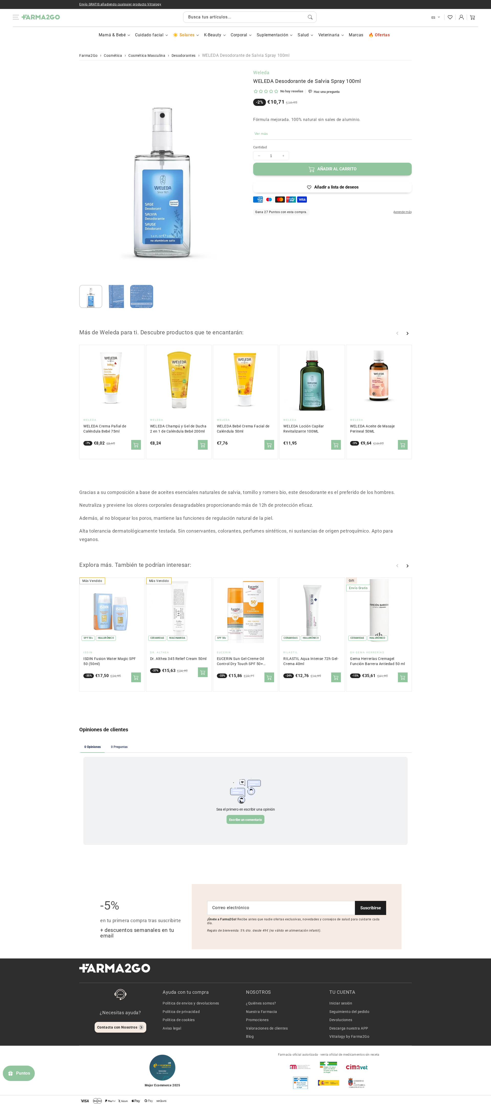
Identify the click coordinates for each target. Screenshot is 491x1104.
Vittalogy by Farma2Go (349, 1036)
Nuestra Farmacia (261, 1012)
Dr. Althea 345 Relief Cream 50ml (178, 659)
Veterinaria (329, 34)
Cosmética (113, 55)
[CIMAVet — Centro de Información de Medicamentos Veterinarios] (356, 1067)
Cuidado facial (149, 34)
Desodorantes (184, 55)
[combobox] (250, 17)
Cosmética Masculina (146, 55)
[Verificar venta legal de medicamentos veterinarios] (300, 1083)
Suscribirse (370, 908)
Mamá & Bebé (112, 34)
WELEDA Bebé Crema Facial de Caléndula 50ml (243, 429)
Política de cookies (179, 1020)
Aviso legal (172, 1028)
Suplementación (272, 34)
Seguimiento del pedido (349, 1012)
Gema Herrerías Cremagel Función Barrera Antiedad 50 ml (377, 661)
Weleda (261, 72)
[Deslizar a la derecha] (407, 333)
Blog (250, 1036)
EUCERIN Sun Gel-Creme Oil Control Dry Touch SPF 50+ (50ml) (240, 662)
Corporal (239, 34)
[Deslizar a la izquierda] (397, 333)
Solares (187, 34)
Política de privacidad (181, 1012)
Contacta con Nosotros (117, 1027)
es (433, 17)
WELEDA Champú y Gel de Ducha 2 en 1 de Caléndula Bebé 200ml (178, 429)
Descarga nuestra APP (348, 1028)
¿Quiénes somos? (261, 1003)
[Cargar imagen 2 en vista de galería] (116, 296)
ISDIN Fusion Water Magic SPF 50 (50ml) (109, 661)
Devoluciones (340, 1020)
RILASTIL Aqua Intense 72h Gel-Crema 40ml (310, 661)
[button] (472, 17)
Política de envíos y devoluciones (191, 1003)
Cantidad (260, 147)
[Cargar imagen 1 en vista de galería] (90, 296)
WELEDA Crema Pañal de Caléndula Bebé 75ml (104, 429)
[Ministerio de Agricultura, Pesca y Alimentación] (328, 1083)
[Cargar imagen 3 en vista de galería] (141, 296)
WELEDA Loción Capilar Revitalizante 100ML (303, 429)
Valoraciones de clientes (267, 1028)
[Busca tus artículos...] (310, 17)
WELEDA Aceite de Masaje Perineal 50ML (372, 429)
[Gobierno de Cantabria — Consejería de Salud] (356, 1083)
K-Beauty (212, 34)
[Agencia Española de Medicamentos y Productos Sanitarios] (300, 1067)
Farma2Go (88, 55)
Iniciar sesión (340, 1003)
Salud (303, 34)
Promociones (257, 1020)
